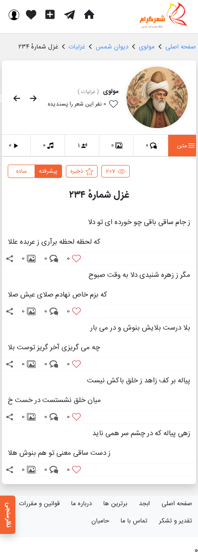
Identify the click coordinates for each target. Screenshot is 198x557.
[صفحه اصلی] (89, 14)
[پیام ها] (69, 14)
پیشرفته (48, 171)
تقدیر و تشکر (175, 521)
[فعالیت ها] (31, 14)
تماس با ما (134, 521)
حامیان (100, 521)
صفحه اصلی (176, 503)
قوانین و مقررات (39, 503)
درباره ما (81, 503)
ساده (21, 171)
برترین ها (115, 503)
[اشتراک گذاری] (9, 258)
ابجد (144, 503)
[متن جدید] (50, 14)
